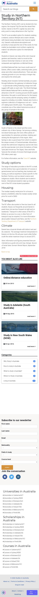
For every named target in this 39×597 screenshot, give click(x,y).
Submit (7, 467)
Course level (6, 459)
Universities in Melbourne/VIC (14, 510)
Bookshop (17, 594)
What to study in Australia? (13, 371)
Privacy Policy (30, 581)
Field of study (7, 452)
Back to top (6, 252)
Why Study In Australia (11, 361)
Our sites (31, 592)
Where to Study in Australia (13, 376)
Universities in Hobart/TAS (13, 507)
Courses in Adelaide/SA (12, 558)
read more (31, 286)
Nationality (6, 445)
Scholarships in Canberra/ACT (14, 524)
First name (6, 424)
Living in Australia (9, 381)
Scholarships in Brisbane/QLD (14, 530)
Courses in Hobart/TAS (12, 561)
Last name (5, 431)
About (14, 591)
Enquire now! (19, 585)
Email (4, 438)
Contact (19, 591)
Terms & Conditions (17, 581)
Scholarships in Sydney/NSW (14, 527)
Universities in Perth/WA (12, 513)
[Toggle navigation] (34, 3)
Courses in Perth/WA (11, 567)
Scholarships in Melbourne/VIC (14, 539)
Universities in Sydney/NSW (13, 498)
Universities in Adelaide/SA (13, 504)
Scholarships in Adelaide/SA (13, 533)
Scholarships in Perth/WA (12, 541)
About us (6, 581)
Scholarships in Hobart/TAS (13, 536)
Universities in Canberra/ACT (13, 495)
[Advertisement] (23, 400)
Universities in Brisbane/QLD (13, 501)
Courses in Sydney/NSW (12, 552)
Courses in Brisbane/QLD (12, 555)
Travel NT (26, 158)
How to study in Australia (12, 366)
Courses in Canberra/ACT (12, 550)
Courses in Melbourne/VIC (13, 564)
